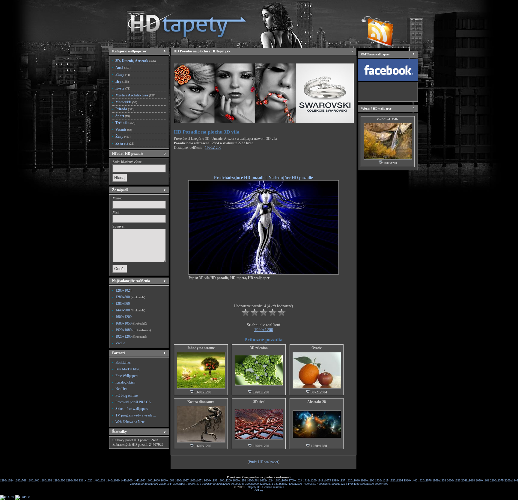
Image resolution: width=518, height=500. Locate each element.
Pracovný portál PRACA (133, 402)
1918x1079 (324, 480)
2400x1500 (137, 483)
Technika (125, 123)
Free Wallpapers (126, 376)
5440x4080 (352, 483)
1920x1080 (133, 330)
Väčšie (120, 343)
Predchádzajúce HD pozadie (239, 177)
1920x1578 (425, 480)
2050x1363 (482, 480)
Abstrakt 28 (316, 402)
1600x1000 (153, 480)
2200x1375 (497, 480)
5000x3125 (338, 483)
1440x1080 (113, 480)
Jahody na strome (201, 348)
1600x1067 (182, 480)
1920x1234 (396, 480)
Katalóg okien (125, 382)
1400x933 (99, 480)
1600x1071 (196, 480)
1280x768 (20, 480)
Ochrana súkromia (273, 487)
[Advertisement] (263, 163)
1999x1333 (439, 480)
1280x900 (59, 480)
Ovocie (316, 348)
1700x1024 (295, 480)
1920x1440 (410, 480)
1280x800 (130, 297)
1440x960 (139, 480)
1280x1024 (123, 290)
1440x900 (130, 310)
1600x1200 (123, 317)
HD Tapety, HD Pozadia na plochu (181, 22)
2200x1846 (511, 480)
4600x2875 (324, 483)
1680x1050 (131, 323)
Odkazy (259, 490)
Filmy (122, 74)
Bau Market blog (127, 369)
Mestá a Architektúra (135, 95)
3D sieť (258, 402)
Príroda (124, 109)
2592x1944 (165, 483)
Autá (122, 68)
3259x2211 (266, 483)
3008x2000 (223, 483)
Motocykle (126, 102)
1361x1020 (85, 480)
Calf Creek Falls (387, 119)
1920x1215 (382, 480)
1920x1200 (131, 336)
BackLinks (123, 362)
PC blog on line (126, 395)
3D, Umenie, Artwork (135, 61)
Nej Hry (121, 389)
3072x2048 (237, 483)
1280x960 (122, 303)
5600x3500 (367, 483)
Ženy (122, 136)
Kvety (122, 88)
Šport (122, 116)
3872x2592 (280, 483)
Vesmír (123, 130)
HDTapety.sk (252, 487)
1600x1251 (239, 480)
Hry (122, 81)
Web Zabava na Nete (129, 422)
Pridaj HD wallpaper (263, 462)
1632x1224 (266, 480)
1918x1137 (338, 480)
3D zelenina (259, 348)
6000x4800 (381, 483)
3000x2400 (209, 483)
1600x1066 (167, 480)
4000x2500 (295, 483)
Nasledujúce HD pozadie (291, 177)
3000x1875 (194, 483)
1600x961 (253, 480)
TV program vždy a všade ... (135, 415)
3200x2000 (252, 483)
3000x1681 (180, 483)
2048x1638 (468, 480)
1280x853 (46, 480)
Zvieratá (124, 143)
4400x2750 (309, 483)
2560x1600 (151, 483)
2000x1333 (453, 480)
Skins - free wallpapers (131, 409)
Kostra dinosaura (200, 402)
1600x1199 (210, 480)
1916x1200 (310, 480)
